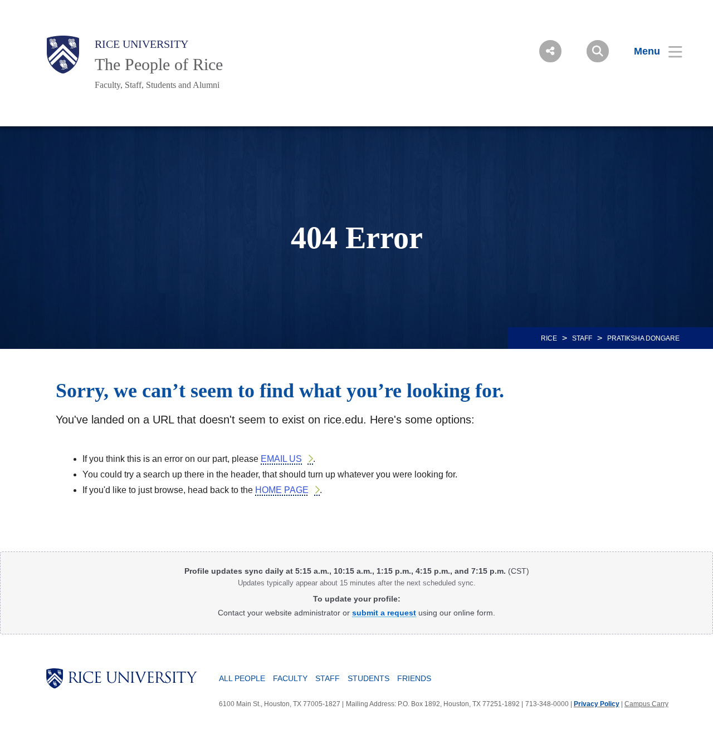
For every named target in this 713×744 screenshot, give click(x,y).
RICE (549, 338)
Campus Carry (646, 704)
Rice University (141, 44)
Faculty (290, 678)
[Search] (598, 51)
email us (281, 459)
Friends (414, 678)
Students (368, 678)
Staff (582, 338)
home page (282, 490)
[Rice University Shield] (63, 54)
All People (242, 678)
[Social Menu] (550, 51)
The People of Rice (159, 64)
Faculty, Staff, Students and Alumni (157, 85)
